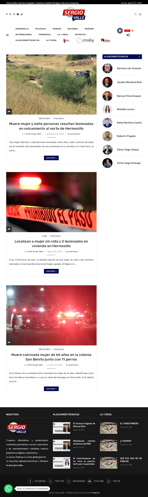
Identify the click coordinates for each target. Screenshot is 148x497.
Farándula (45, 34)
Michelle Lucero (126, 109)
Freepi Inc (96, 492)
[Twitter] (10, 14)
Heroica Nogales (26, 2)
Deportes (80, 34)
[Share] (9, 111)
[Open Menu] (7, 35)
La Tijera (51, 40)
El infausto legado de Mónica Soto (84, 425)
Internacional (23, 34)
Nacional (73, 29)
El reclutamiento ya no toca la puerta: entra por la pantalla (84, 461)
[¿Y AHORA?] (108, 445)
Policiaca (40, 29)
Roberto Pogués (126, 136)
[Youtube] (18, 14)
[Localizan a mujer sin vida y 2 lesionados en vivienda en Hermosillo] (51, 202)
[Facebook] (7, 14)
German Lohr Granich (129, 68)
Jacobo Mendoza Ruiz (129, 82)
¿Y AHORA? (126, 441)
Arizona (89, 29)
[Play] (120, 30)
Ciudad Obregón (52, 2)
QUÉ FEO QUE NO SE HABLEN (131, 460)
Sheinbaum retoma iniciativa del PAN (84, 442)
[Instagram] (14, 14)
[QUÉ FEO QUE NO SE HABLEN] (108, 463)
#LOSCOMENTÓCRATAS (27, 40)
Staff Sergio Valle (33, 134)
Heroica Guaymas (70, 2)
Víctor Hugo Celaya (128, 149)
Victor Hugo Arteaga (129, 163)
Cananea (39, 2)
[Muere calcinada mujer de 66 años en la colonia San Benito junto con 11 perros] (51, 315)
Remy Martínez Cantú (129, 122)
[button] (8, 488)
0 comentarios (73, 134)
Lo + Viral (63, 34)
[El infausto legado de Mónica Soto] (61, 428)
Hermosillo (11, 2)
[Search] (135, 14)
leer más (50, 158)
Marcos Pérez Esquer (129, 96)
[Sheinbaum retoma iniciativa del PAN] (61, 445)
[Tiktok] (22, 14)
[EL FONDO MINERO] (108, 428)
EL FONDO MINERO (129, 423)
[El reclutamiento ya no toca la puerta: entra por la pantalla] (61, 463)
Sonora (57, 29)
